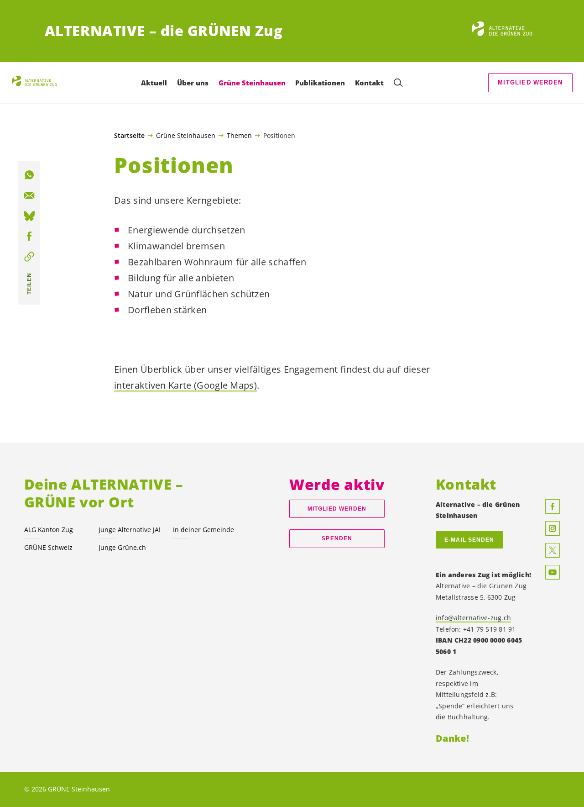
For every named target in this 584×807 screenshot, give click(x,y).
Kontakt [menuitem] (369, 82)
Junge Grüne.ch (122, 547)
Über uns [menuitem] (193, 82)
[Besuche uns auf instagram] (552, 528)
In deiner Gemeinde (203, 529)
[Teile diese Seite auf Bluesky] (29, 216)
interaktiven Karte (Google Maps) (185, 385)
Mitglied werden (530, 82)
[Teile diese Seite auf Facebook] (29, 236)
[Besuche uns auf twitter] (552, 550)
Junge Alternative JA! (130, 529)
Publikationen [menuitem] (320, 82)
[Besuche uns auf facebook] (552, 506)
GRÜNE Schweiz (48, 547)
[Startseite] (505, 31)
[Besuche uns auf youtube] (552, 572)
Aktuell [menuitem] (154, 82)
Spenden (337, 538)
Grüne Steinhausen (185, 135)
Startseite (129, 135)
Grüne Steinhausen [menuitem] (252, 82)
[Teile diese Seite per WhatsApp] (29, 175)
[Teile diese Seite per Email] (29, 195)
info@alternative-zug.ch (473, 617)
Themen (239, 135)
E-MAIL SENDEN (469, 540)
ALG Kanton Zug (48, 529)
